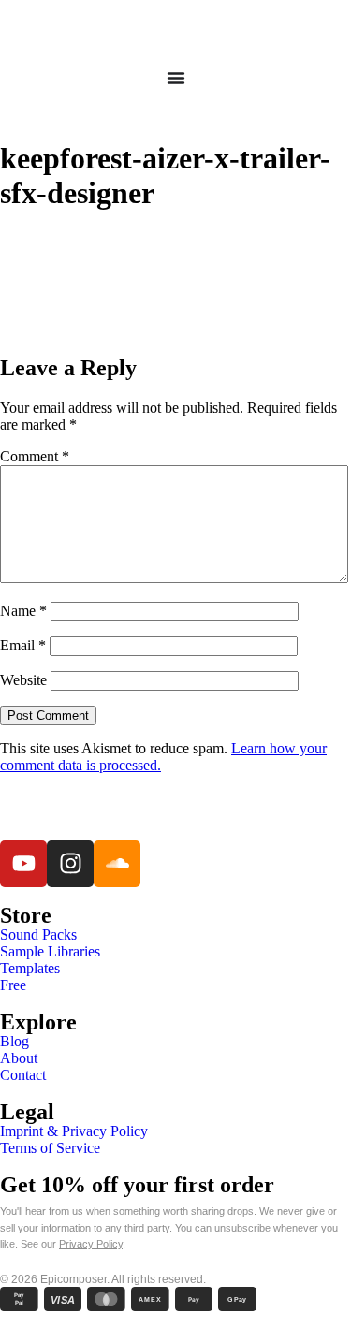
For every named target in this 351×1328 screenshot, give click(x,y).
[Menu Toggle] (176, 77)
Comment (34, 456)
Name (23, 611)
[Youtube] (23, 863)
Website (23, 680)
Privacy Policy (91, 1243)
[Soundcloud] (117, 863)
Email (23, 645)
